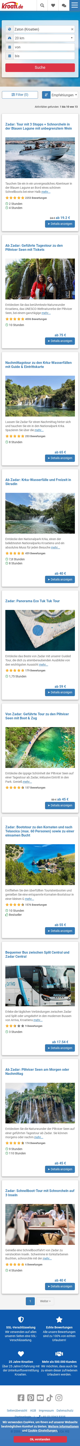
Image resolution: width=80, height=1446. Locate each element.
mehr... (46, 191)
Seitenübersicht (17, 1410)
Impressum (46, 1410)
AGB (33, 1410)
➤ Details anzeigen (60, 223)
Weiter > (45, 1301)
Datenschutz (65, 1410)
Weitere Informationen (63, 1426)
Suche (40, 67)
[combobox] (40, 29)
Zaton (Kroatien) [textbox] (27, 29)
